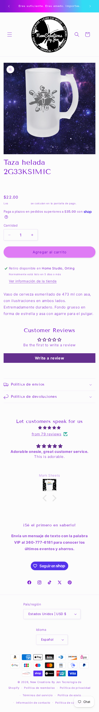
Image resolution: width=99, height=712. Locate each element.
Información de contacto (33, 702)
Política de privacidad (75, 687)
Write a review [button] (49, 358)
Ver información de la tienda (33, 281)
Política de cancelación (71, 702)
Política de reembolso (39, 687)
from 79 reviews (47, 434)
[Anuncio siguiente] (90, 6)
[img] (49, 427)
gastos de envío (19, 203)
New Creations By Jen (45, 682)
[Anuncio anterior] (9, 6)
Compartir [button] (16, 185)
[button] (9, 34)
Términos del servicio (38, 695)
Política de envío (69, 695)
